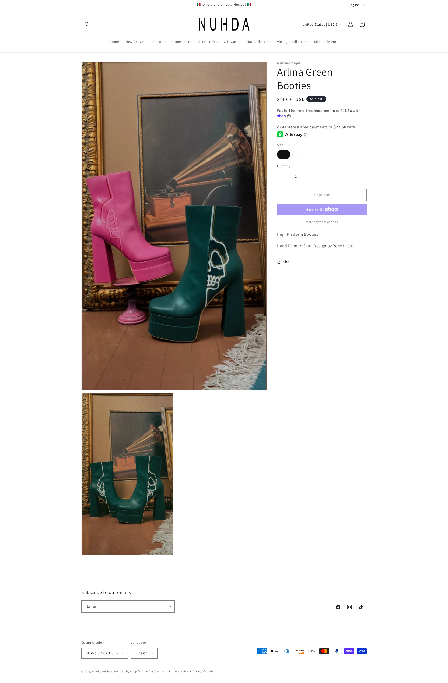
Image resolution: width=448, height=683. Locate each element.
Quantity (283, 166)
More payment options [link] (322, 222)
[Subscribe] (168, 607)
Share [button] (288, 261)
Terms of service (204, 671)
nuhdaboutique (102, 671)
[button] (87, 24)
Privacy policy (178, 671)
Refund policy (154, 671)
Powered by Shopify (127, 671)
